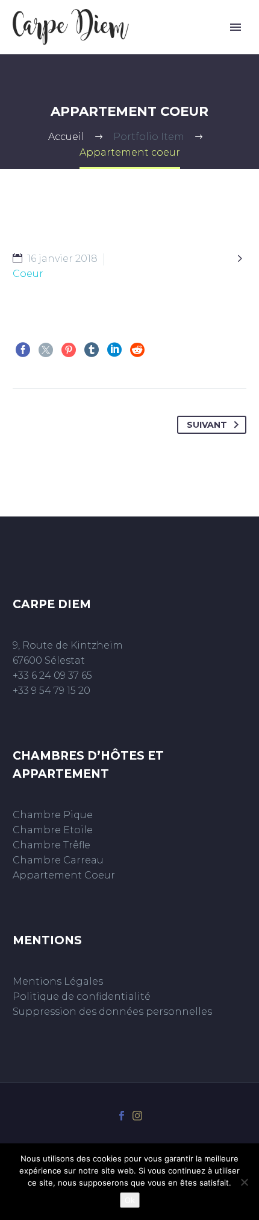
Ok (130, 1200)
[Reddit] (137, 350)
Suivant (207, 424)
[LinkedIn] (114, 350)
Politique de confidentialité (82, 996)
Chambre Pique (53, 815)
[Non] (244, 1182)
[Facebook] (23, 350)
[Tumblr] (91, 350)
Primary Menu (235, 27)
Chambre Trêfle (51, 845)
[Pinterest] (68, 350)
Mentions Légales (58, 981)
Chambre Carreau (58, 860)
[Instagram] (137, 1115)
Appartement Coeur (64, 875)
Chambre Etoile (53, 830)
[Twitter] (46, 350)
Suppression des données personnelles (112, 1011)
